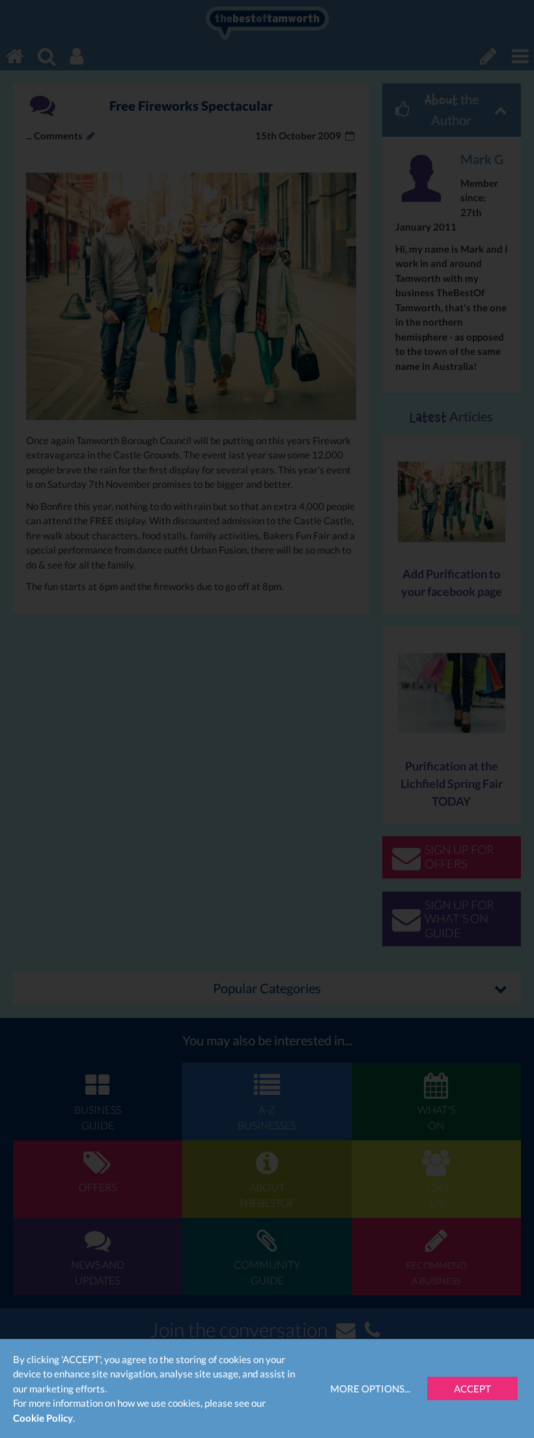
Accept (472, 1388)
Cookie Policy (43, 1418)
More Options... (370, 1388)
